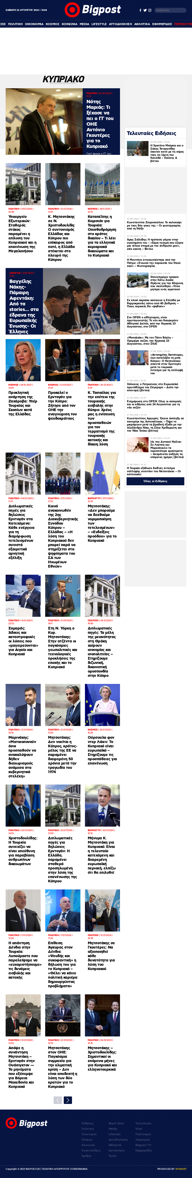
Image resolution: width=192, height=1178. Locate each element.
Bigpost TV (143, 1145)
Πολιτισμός (143, 1134)
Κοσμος (52, 24)
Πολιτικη (15, 24)
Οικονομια (34, 24)
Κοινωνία (88, 1145)
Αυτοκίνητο (117, 1151)
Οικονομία (89, 1134)
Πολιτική (88, 1129)
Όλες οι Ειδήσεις (155, 481)
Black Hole (116, 1123)
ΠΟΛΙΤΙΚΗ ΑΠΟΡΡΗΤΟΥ (55, 1169)
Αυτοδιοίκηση (118, 1140)
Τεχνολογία (143, 1123)
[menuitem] (15, 24)
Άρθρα (86, 1156)
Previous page (58, 1100)
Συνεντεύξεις (91, 1151)
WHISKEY (180, 1169)
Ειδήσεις (88, 1123)
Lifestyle (99, 24)
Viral (138, 1129)
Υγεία (112, 1156)
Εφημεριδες (162, 24)
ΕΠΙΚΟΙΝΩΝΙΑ (79, 1169)
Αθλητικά (115, 1145)
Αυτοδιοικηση (120, 24)
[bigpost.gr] (93, 16)
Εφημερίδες (143, 1151)
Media (84, 24)
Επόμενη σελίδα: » (68, 1100)
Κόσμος (87, 1140)
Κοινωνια (69, 24)
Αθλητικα (142, 24)
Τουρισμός (142, 1140)
